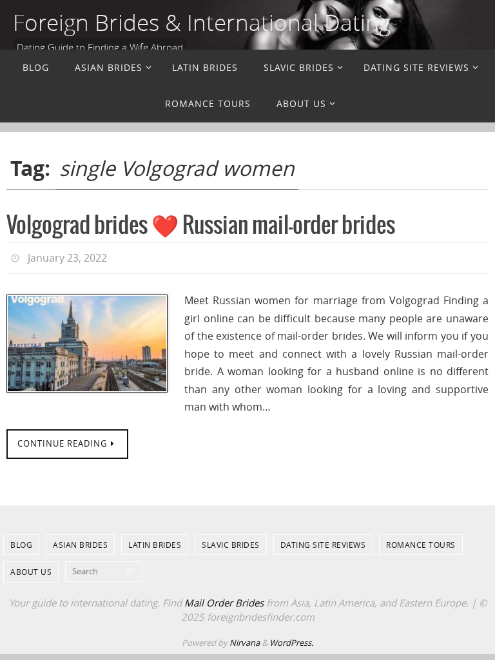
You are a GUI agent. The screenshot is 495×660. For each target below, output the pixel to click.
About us (31, 568)
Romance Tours (421, 541)
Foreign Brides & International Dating (202, 22)
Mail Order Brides (224, 598)
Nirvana (244, 639)
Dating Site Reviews (323, 541)
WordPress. (291, 639)
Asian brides (80, 541)
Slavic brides (231, 541)
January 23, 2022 (67, 256)
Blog (21, 541)
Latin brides (154, 541)
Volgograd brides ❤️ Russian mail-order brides (200, 225)
